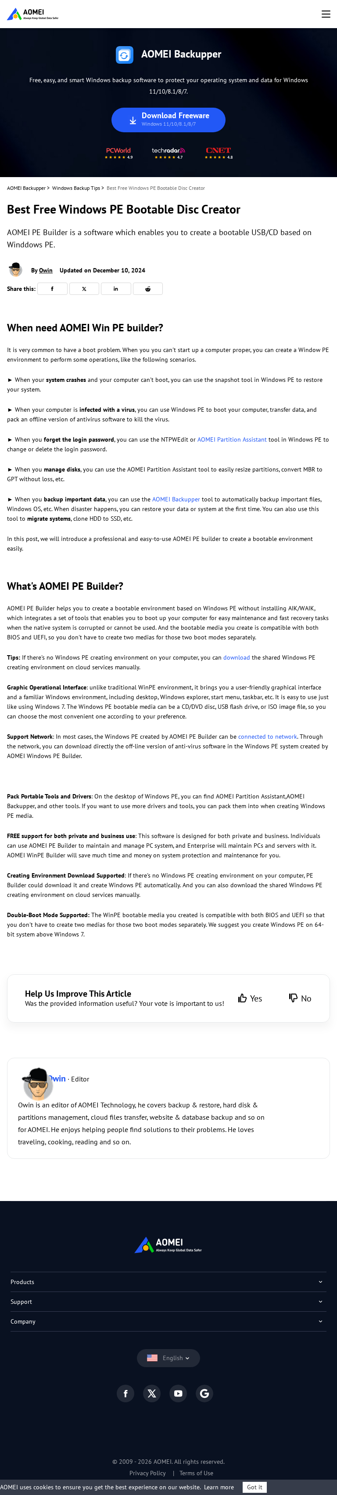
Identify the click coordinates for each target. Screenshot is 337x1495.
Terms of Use (196, 1473)
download (236, 657)
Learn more (219, 1487)
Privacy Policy (147, 1473)
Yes (256, 998)
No (306, 998)
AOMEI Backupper (26, 188)
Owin (46, 270)
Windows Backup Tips (76, 188)
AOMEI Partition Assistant (232, 439)
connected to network (267, 736)
